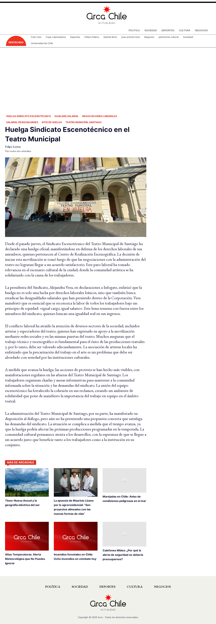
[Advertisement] (108, 80)
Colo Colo (36, 37)
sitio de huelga (52, 122)
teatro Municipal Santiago (83, 122)
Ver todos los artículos (18, 151)
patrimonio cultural (169, 37)
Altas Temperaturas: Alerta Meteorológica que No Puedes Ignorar (25, 559)
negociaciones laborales (99, 116)
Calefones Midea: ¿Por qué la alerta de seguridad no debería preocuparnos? (123, 555)
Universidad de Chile (42, 43)
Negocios (149, 37)
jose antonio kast (131, 37)
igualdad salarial (67, 116)
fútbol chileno (92, 37)
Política (52, 586)
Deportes (75, 37)
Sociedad (188, 37)
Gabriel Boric (110, 37)
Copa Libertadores (56, 37)
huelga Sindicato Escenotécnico (28, 116)
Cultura (135, 586)
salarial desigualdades (22, 122)
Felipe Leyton (13, 146)
